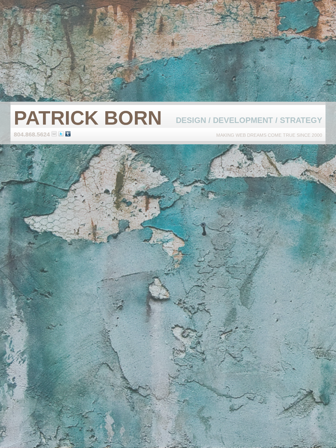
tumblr (68, 133)
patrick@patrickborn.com (54, 133)
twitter (61, 133)
